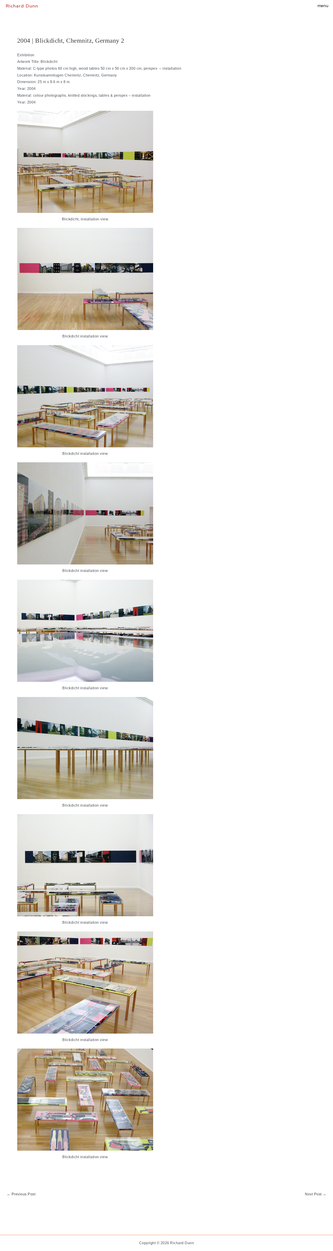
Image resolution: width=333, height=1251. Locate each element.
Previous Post (21, 1194)
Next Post (315, 1194)
